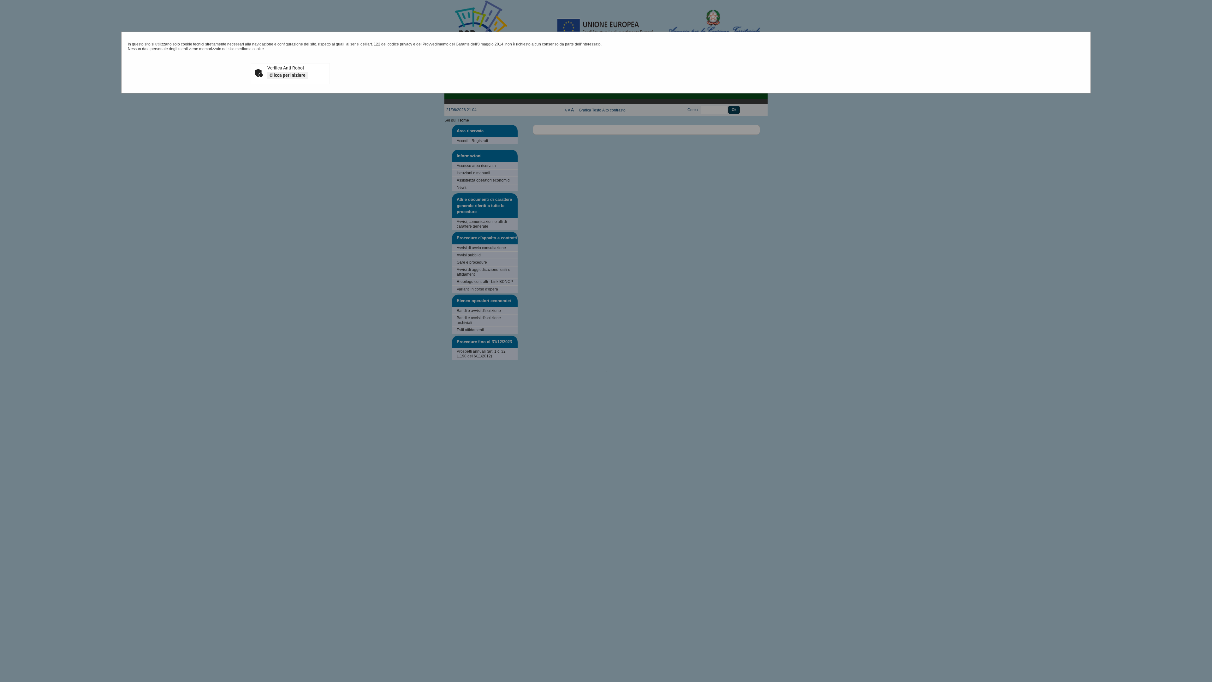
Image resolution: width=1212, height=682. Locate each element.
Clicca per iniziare (288, 75)
